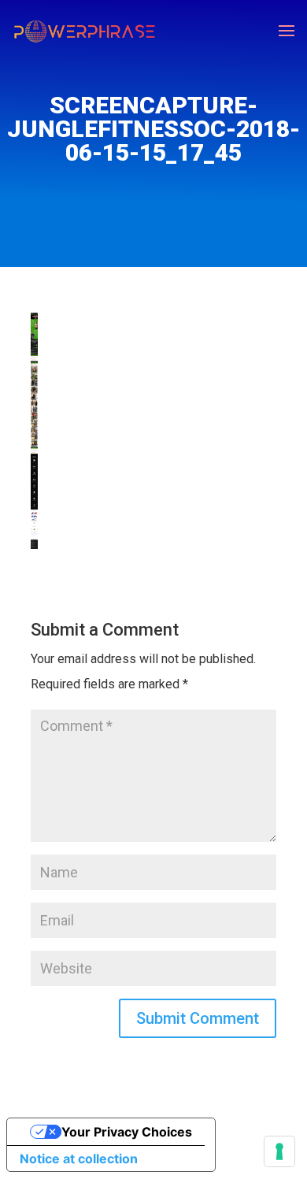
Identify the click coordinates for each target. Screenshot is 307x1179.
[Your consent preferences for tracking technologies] (279, 1151)
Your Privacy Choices (126, 1132)
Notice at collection (79, 1158)
